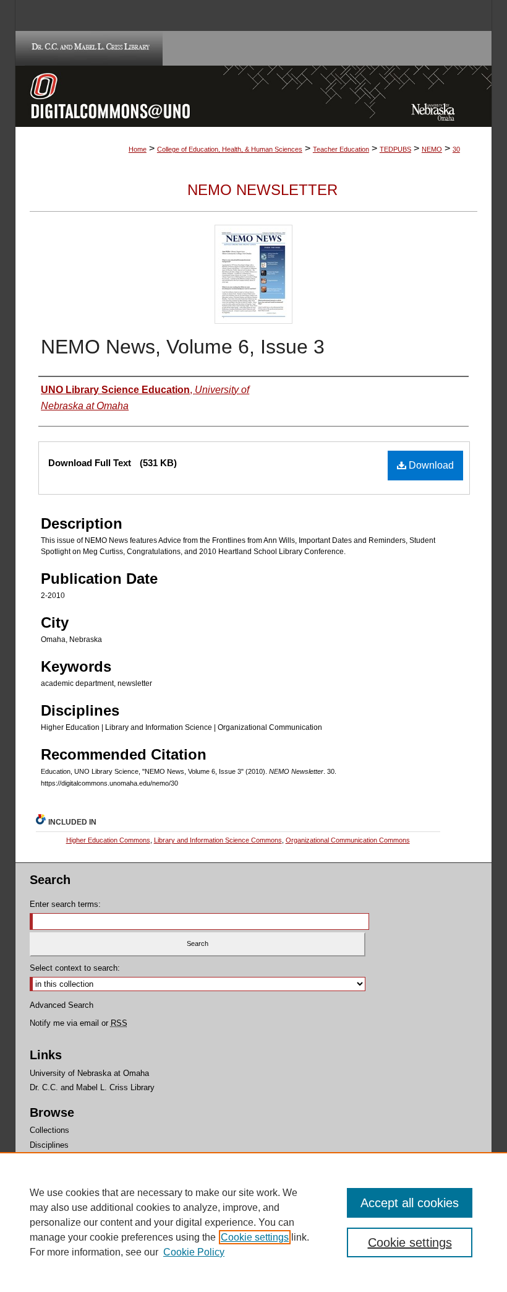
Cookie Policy (193, 1252)
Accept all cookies (409, 1203)
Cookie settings (255, 1237)
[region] (253, 1222)
